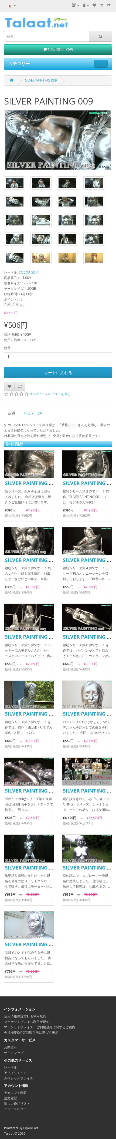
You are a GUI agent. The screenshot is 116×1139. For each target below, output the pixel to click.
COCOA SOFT (29, 272)
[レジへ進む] (109, 5)
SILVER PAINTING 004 (89, 560)
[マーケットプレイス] (75, 5)
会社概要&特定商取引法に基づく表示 (31, 1032)
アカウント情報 (15, 1092)
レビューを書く (59, 394)
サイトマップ (13, 1052)
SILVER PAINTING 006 (89, 636)
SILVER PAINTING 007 (31, 713)
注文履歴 (10, 1098)
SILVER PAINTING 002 (89, 483)
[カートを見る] (101, 5)
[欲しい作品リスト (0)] (94, 5)
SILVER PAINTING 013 (31, 944)
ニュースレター (15, 1109)
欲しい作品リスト (17, 1103)
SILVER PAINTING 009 (41, 80)
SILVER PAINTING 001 (31, 483)
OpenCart (30, 1128)
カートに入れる (58, 372)
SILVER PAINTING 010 (31, 790)
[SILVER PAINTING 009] (58, 140)
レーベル (10, 1067)
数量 (7, 348)
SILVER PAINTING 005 (31, 636)
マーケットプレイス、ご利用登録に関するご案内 (39, 1027)
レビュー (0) (33, 413)
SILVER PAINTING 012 (89, 867)
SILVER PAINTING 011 (31, 867)
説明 (11, 413)
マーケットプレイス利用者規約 (26, 1021)
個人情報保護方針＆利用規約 (25, 1016)
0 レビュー (37, 394)
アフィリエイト (15, 1072)
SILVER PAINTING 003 (31, 560)
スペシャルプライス (18, 1078)
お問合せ (10, 1047)
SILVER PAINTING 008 (89, 713)
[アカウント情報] (86, 5)
